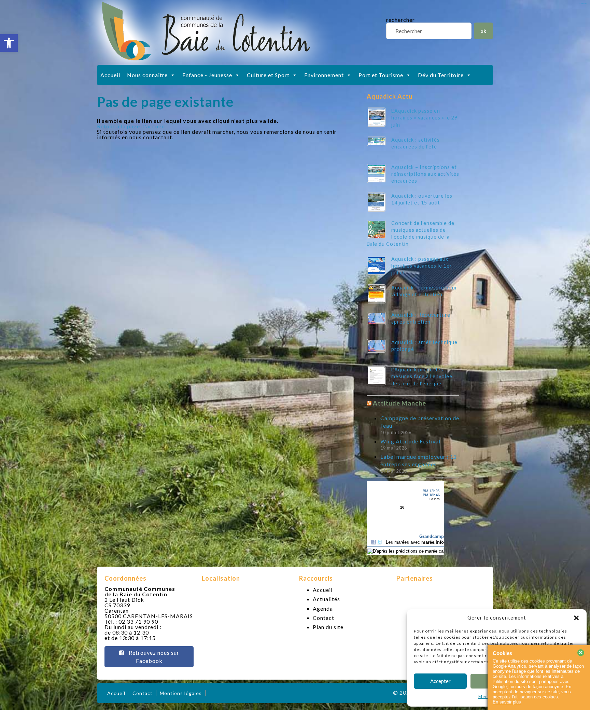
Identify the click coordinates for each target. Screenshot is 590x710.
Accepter (440, 681)
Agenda (323, 608)
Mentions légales (181, 693)
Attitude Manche (399, 403)
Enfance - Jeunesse (207, 75)
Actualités (326, 599)
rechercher (400, 19)
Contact (323, 617)
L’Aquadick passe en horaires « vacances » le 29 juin (424, 117)
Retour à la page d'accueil (131, 126)
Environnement (324, 75)
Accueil (110, 75)
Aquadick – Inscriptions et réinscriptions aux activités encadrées (425, 174)
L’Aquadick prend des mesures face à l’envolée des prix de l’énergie (421, 376)
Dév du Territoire (441, 75)
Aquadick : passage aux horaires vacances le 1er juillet (421, 265)
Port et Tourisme (381, 75)
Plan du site (328, 627)
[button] (9, 43)
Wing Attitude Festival (410, 441)
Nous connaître (147, 75)
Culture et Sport (268, 75)
